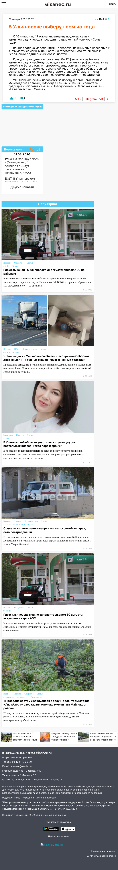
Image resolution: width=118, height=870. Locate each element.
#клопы (6, 438)
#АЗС (5, 266)
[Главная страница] (57, 4)
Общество (19, 263)
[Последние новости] (31, 149)
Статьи (30, 263)
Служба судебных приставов (101, 856)
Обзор (17, 349)
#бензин (15, 266)
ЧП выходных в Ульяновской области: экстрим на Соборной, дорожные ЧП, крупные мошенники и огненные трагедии (46, 357)
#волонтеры (8, 697)
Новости (7, 263)
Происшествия (30, 349)
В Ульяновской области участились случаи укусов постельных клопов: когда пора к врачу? (39, 444)
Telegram (90, 99)
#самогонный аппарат (23, 524)
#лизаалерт (22, 697)
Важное (6, 521)
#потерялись (36, 697)
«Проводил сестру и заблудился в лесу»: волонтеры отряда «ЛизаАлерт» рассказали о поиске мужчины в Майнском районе (46, 704)
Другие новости (22, 187)
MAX (78, 99)
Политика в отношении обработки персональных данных (34, 815)
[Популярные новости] (38, 149)
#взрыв (6, 524)
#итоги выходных (11, 352)
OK (108, 99)
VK (101, 99)
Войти (112, 3)
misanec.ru (56, 779)
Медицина (8, 435)
